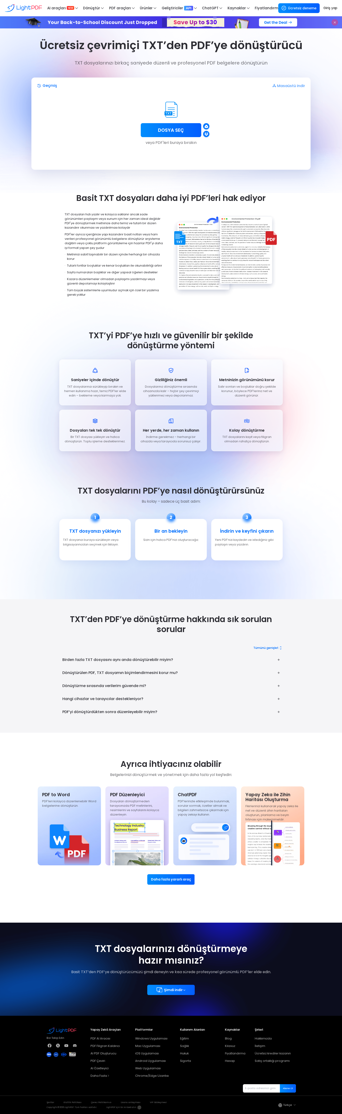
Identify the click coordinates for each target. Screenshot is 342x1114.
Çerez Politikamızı (101, 1102)
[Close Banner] (335, 22)
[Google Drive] (206, 126)
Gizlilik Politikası (73, 1102)
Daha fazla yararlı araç (171, 879)
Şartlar (50, 1102)
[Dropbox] (206, 134)
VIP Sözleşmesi (158, 1102)
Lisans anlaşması (131, 1102)
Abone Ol (288, 1088)
